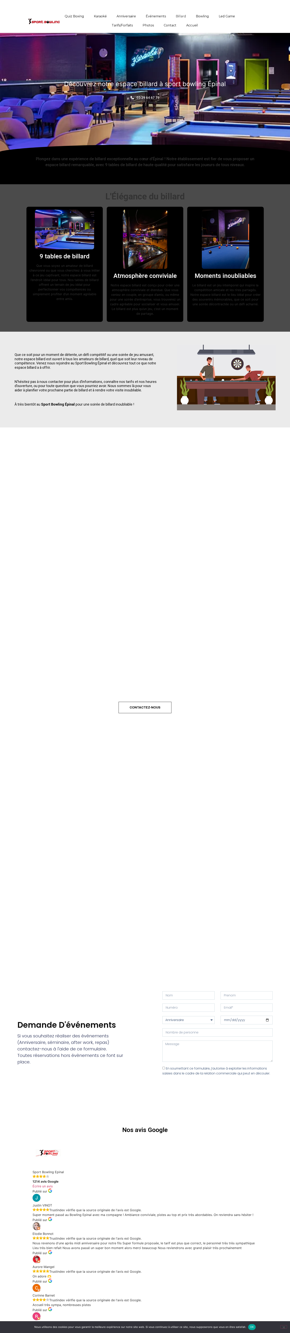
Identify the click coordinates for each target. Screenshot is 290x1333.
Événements (156, 16)
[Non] (283, 1327)
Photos (148, 25)
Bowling (202, 16)
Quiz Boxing (74, 16)
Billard (181, 16)
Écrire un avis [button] (43, 1186)
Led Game (227, 16)
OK (252, 1326)
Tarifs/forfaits (122, 25)
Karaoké (100, 16)
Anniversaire (126, 16)
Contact (170, 25)
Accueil (192, 25)
